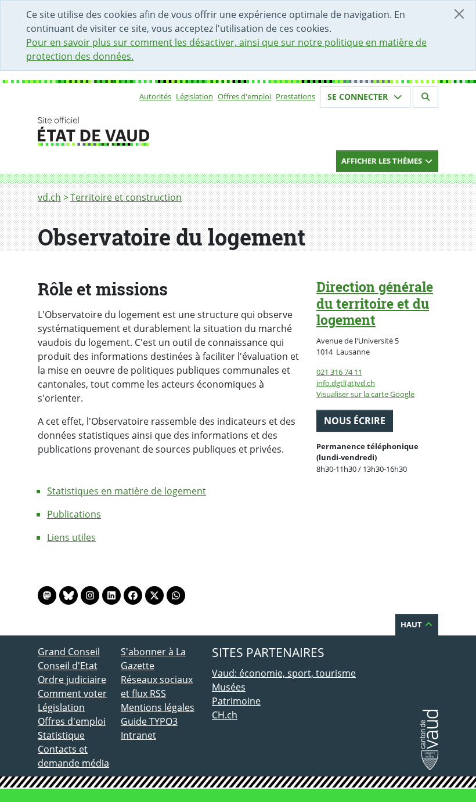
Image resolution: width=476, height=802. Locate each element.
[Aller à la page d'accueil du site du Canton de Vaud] (116, 131)
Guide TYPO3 (149, 721)
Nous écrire (354, 420)
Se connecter (358, 96)
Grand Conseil (69, 651)
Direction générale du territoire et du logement (374, 303)
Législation (194, 96)
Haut (412, 624)
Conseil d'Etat (68, 665)
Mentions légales (157, 707)
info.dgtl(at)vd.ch (345, 383)
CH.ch (224, 715)
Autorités (155, 96)
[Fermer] (459, 14)
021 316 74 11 (339, 372)
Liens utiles (71, 537)
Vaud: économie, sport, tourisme (284, 673)
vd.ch (49, 197)
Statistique (61, 735)
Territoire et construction (126, 197)
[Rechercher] (425, 96)
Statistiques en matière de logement (126, 491)
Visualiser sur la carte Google (365, 394)
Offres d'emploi (244, 96)
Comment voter (72, 693)
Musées (229, 687)
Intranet (138, 735)
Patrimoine (236, 701)
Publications (74, 514)
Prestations (295, 96)
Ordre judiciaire (72, 679)
